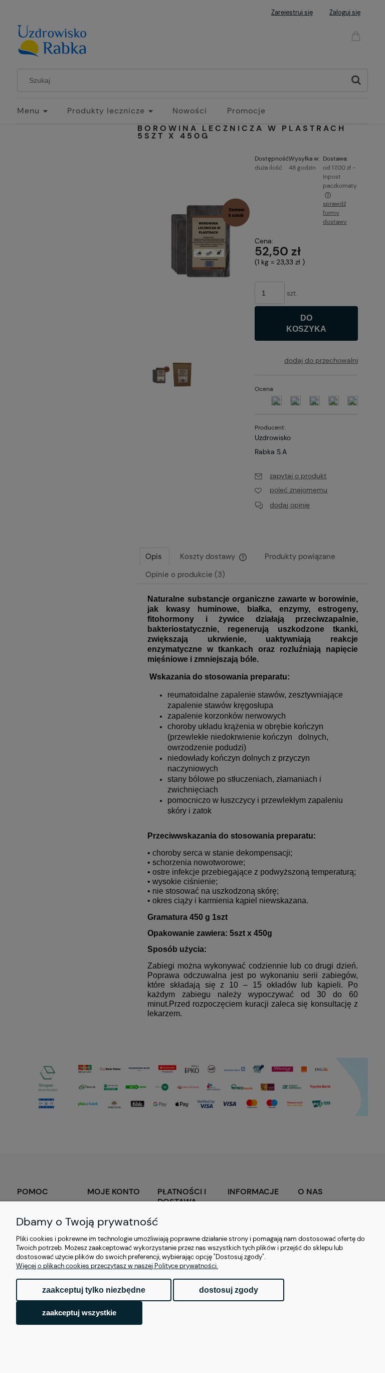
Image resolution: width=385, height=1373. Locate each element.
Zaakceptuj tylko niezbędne (93, 1290)
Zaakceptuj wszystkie (79, 1312)
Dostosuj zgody (228, 1290)
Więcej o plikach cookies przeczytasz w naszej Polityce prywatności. (117, 1266)
